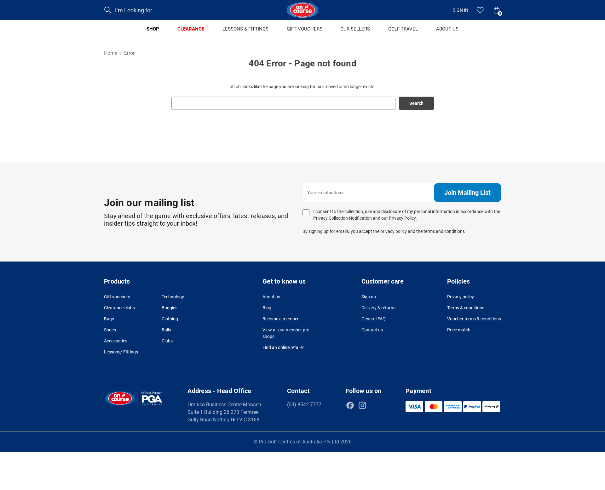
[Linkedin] (374, 405)
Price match (458, 329)
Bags (109, 318)
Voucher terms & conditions (474, 318)
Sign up (368, 296)
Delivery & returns (378, 307)
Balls (166, 329)
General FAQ (373, 318)
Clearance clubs (119, 307)
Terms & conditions (465, 307)
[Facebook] (350, 405)
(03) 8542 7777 (304, 405)
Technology (173, 296)
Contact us (372, 329)
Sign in (460, 10)
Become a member (280, 318)
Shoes (110, 329)
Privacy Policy (402, 218)
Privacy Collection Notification (342, 218)
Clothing (170, 318)
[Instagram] (362, 405)
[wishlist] (480, 10)
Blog (266, 307)
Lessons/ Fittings (121, 351)
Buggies (169, 307)
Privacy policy (460, 296)
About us (271, 296)
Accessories (115, 340)
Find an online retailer (283, 347)
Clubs (167, 340)
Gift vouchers (117, 296)
